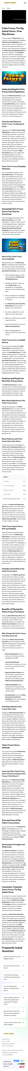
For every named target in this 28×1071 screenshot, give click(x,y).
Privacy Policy (6, 1041)
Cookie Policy (6, 1039)
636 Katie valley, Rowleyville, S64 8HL (12, 1050)
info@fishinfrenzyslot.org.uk (10, 1052)
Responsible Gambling (8, 1043)
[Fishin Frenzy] (9, 2)
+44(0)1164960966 (7, 1055)
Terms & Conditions (7, 1046)
